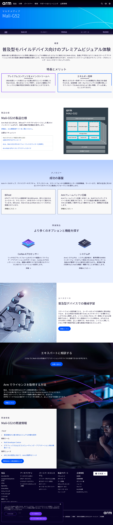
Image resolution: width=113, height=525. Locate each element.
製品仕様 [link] (24, 32)
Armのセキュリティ (82, 492)
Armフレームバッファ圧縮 (73, 195)
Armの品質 (80, 489)
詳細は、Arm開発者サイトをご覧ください (16, 129)
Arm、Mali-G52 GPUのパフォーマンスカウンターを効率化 (23, 144)
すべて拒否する (35, 513)
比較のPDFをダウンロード (12, 140)
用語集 (102, 516)
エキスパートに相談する (56, 352)
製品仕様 (5, 113)
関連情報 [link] (105, 32)
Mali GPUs (4, 486)
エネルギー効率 (84, 76)
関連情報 (5, 418)
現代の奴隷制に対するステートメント (87, 516)
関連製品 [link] (64, 32)
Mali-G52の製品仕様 (14, 117)
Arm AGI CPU (5, 476)
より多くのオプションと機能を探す (56, 230)
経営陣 (78, 476)
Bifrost (8, 195)
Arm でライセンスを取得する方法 (25, 384)
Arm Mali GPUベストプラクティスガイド (17, 148)
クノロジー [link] (44, 32)
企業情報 (63, 3)
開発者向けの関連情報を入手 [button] (12, 461)
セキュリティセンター (64, 484)
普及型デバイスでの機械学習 (76, 303)
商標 (73, 516)
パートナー (28, 3)
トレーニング (61, 492)
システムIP (85, 254)
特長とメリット (56, 69)
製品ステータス (62, 486)
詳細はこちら (9, 208)
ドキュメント (61, 476)
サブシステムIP (5, 494)
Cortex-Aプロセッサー (28, 254)
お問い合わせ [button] (56, 364)
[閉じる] (60, 504)
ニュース (79, 484)
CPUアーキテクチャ (25, 479)
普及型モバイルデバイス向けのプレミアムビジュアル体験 (56, 49)
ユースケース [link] (85, 32)
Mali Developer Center (12, 442)
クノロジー (56, 173)
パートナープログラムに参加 (47, 479)
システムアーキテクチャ (27, 481)
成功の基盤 (56, 177)
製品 (15, 3)
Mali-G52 (11, 15)
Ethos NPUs (4, 488)
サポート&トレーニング (49, 3)
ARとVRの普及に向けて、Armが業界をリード (20, 455)
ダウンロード (61, 479)
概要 (56, 43)
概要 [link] (6, 32)
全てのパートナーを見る (46, 481)
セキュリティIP (5, 491)
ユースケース (64, 298)
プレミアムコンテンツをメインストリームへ (28, 76)
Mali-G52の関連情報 (14, 422)
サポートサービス (63, 489)
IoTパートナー (43, 489)
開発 (36, 3)
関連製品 (56, 225)
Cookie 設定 (10, 513)
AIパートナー (42, 484)
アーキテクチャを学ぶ (26, 476)
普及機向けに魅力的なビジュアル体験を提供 (20, 435)
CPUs (2, 483)
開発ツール (4, 499)
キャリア (79, 486)
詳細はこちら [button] (64, 329)
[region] (32, 512)
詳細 (27, 268)
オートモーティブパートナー (47, 486)
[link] (6, 4)
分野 (20, 3)
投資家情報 (80, 479)
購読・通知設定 (66, 516)
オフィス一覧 (80, 481)
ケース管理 (61, 481)
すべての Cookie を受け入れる (38, 518)
